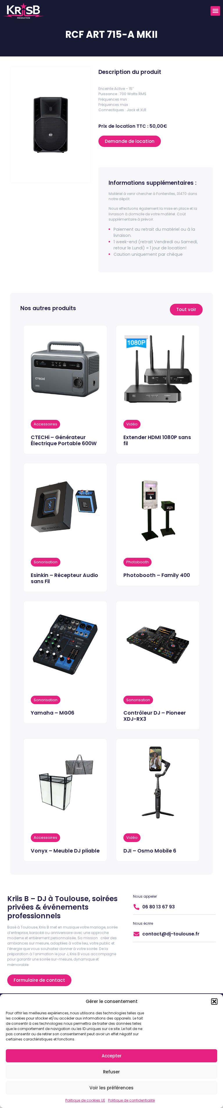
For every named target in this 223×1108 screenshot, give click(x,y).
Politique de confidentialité (131, 1100)
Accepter (112, 1056)
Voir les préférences (111, 1088)
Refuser (111, 1072)
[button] (214, 1001)
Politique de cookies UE (85, 1100)
